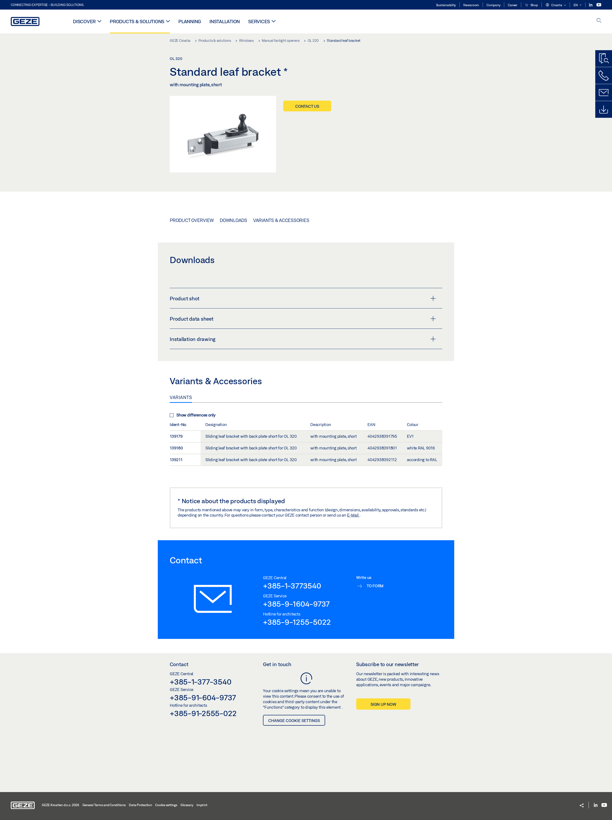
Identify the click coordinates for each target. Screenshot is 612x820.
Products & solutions (137, 21)
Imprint (202, 805)
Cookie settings (166, 805)
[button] (555, 5)
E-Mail (353, 515)
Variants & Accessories (281, 220)
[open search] (599, 21)
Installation (224, 21)
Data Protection (140, 805)
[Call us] (603, 75)
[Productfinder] (603, 58)
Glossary (186, 805)
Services (259, 21)
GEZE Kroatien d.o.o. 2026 (60, 805)
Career (512, 5)
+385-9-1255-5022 (297, 622)
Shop (534, 5)
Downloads (233, 220)
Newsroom (471, 5)
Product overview (192, 220)
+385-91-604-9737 (203, 697)
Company (493, 5)
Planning (189, 21)
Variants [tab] (181, 397)
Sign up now (383, 704)
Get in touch (277, 664)
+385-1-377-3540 (200, 681)
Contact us (307, 106)
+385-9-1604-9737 (296, 603)
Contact (179, 664)
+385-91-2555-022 (203, 713)
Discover (84, 21)
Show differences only (196, 415)
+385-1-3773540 (292, 585)
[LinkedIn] (591, 5)
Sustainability (446, 5)
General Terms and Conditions (104, 805)
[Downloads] (603, 109)
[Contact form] (603, 92)
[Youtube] (598, 5)
